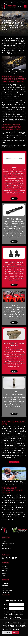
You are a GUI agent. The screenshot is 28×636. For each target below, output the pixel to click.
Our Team (5, 568)
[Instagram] (3, 558)
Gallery (4, 573)
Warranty (5, 585)
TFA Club (4, 571)
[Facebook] (7, 558)
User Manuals (6, 588)
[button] (14, 198)
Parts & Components (8, 543)
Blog (3, 575)
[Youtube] (13, 558)
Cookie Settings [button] (7, 632)
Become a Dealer (7, 590)
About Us (4, 566)
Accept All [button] (15, 632)
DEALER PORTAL (16, 2)
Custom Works (6, 548)
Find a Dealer (23, 2)
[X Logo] (10, 558)
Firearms (4, 541)
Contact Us (5, 592)
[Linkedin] (16, 558)
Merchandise (5, 546)
